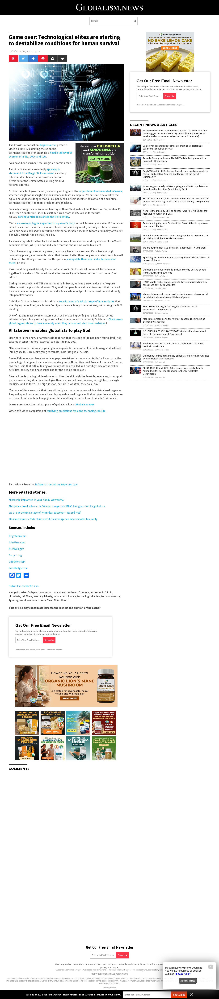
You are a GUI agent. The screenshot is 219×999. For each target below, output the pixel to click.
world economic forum (32, 600)
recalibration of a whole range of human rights (86, 301)
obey (73, 596)
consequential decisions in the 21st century (43, 216)
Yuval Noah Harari (57, 600)
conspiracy (59, 592)
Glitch (108, 592)
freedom (84, 592)
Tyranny (13, 600)
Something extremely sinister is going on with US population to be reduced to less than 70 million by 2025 (175, 188)
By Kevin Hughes (160, 164)
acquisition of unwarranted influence (100, 191)
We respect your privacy (93, 970)
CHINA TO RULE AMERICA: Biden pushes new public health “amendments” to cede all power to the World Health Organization (173, 371)
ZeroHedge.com (18, 568)
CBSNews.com (17, 561)
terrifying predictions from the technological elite (76, 410)
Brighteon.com (17, 536)
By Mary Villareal (161, 242)
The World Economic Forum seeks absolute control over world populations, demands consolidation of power (175, 296)
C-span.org (15, 555)
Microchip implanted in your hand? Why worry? (36, 499)
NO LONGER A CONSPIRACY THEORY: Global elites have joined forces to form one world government (174, 333)
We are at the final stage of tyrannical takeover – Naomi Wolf (44, 512)
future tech (97, 592)
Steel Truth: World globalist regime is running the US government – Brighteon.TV (170, 308)
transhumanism (110, 596)
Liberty (48, 596)
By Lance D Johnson (163, 264)
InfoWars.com (17, 542)
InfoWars (26, 596)
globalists (14, 596)
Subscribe (179, 994)
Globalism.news (85, 404)
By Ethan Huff (159, 140)
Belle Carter (33, 51)
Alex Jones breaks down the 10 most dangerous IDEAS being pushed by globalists (57, 506)
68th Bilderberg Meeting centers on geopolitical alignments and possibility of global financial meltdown (176, 237)
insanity (38, 596)
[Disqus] (66, 813)
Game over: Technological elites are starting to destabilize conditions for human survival (173, 147)
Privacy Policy (109, 988)
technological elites (88, 596)
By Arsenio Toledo (161, 217)
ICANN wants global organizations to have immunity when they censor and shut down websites (175, 283)
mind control (61, 596)
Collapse (33, 592)
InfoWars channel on (56, 484)
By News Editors (160, 193)
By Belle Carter (160, 152)
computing (45, 592)
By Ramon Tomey (161, 325)
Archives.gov (16, 548)
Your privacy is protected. (25, 649)
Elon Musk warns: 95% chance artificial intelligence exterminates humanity (53, 519)
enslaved (72, 592)
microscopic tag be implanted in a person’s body (46, 223)
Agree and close (188, 980)
